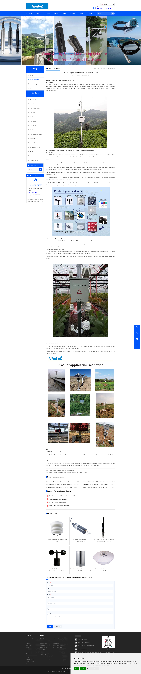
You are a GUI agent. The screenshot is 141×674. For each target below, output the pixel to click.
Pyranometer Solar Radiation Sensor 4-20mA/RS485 (103, 569)
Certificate (28, 645)
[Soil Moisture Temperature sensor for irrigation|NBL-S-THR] (80, 528)
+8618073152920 (103, 8)
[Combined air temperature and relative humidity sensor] (57, 528)
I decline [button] (83, 668)
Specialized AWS (34, 160)
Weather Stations (34, 99)
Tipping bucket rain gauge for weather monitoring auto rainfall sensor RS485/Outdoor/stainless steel (80, 569)
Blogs (81, 13)
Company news (33, 75)
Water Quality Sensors (35, 108)
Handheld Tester (33, 151)
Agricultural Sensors (34, 103)
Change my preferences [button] (92, 668)
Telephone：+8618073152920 (84, 642)
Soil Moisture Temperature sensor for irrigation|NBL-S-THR (80, 540)
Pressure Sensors (34, 142)
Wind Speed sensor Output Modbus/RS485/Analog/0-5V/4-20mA (57, 569)
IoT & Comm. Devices (35, 147)
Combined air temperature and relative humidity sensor (57, 540)
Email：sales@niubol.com (83, 649)
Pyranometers (33, 125)
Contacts (90, 13)
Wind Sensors (33, 121)
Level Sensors (33, 112)
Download (72, 13)
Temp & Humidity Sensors (36, 134)
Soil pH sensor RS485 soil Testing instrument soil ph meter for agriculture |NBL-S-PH (103, 540)
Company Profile (30, 638)
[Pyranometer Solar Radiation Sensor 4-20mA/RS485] (103, 557)
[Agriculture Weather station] (70, 40)
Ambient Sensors (34, 138)
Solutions (56, 13)
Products (48, 13)
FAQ (31, 88)
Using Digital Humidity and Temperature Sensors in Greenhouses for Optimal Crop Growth (68, 472)
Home (30, 13)
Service (28, 647)
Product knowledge (34, 79)
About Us (39, 13)
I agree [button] (76, 668)
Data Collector (33, 129)
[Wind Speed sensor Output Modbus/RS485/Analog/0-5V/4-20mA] (57, 557)
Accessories (32, 155)
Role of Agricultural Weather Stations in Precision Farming (61, 470)
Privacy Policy (43, 654)
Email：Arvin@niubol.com (33, 192)
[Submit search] (112, 13)
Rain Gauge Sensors (34, 116)
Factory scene (29, 641)
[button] (68, 63)
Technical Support (34, 84)
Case (64, 13)
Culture (28, 643)
